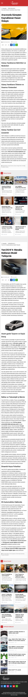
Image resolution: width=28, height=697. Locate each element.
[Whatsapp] (17, 686)
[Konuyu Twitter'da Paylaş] (14, 45)
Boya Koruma (10, 165)
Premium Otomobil (4, 554)
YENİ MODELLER (11, 243)
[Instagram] (8, 686)
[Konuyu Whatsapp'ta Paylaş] (16, 45)
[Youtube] (14, 686)
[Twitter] (5, 686)
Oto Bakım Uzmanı (4, 167)
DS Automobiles (6, 553)
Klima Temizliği (22, 165)
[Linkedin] (11, 686)
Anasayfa (4, 8)
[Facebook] (2, 686)
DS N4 (16, 553)
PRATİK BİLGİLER (11, 8)
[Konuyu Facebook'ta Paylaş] (11, 45)
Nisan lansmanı (21, 553)
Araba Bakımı (5, 165)
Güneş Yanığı (16, 165)
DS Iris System (12, 553)
